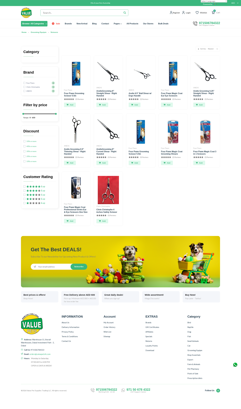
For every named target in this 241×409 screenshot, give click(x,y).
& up (43, 186)
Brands (68, 24)
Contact (105, 24)
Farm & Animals (193, 364)
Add (71, 105)
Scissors (54, 32)
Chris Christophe (103, 206)
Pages (117, 24)
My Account (109, 322)
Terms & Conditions (70, 336)
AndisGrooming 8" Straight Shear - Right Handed (106, 93)
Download (149, 350)
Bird (189, 322)
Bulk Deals (163, 24)
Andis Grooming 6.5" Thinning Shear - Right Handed (74, 151)
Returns (148, 341)
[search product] (124, 13)
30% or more (31, 151)
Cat (188, 346)
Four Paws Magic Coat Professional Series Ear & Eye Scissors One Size (75, 209)
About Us (65, 322)
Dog (189, 332)
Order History (109, 327)
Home (24, 32)
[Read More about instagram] (218, 390)
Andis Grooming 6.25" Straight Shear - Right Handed (203, 93)
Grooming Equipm (38, 32)
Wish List (107, 332)
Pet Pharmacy (193, 369)
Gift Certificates (152, 327)
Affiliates (149, 332)
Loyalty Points (151, 346)
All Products (132, 24)
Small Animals (193, 341)
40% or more (31, 146)
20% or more (31, 156)
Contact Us (66, 341)
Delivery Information (70, 327)
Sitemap (107, 336)
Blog (94, 24)
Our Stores (148, 24)
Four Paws (68, 90)
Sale (58, 24)
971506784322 (209, 23)
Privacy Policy (68, 332)
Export (190, 359)
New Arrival (82, 24)
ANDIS (99, 88)
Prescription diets (194, 378)
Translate (221, 4)
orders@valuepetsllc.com (39, 354)
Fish (189, 336)
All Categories (33, 24)
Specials (148, 336)
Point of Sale (192, 373)
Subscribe (79, 267)
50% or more (31, 141)
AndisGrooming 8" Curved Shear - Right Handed (106, 151)
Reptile (190, 327)
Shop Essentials (193, 355)
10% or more (31, 161)
